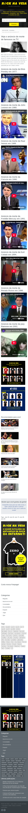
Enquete (5, 610)
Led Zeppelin (13, 639)
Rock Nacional (10, 646)
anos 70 (17, 517)
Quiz (4, 615)
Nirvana (8, 641)
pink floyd (15, 772)
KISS (3, 639)
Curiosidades (11, 30)
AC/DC (3, 626)
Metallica (3, 641)
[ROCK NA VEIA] (14, 3)
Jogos (4, 612)
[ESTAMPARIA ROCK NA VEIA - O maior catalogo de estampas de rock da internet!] (14, 549)
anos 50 (7, 517)
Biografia (5, 598)
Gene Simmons (17, 633)
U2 (11, 648)
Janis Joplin (10, 637)
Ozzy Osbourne (18, 641)
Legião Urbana (20, 639)
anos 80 (22, 517)
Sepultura (23, 646)
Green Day (24, 633)
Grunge (3, 635)
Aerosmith (8, 626)
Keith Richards (22, 637)
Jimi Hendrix (16, 637)
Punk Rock (21, 772)
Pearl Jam (24, 641)
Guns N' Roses (9, 635)
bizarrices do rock (7, 601)
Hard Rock (15, 635)
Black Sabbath (4, 631)
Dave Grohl (22, 631)
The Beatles (8, 648)
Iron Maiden (4, 637)
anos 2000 (8, 760)
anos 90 (3, 519)
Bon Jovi (10, 631)
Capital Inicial (15, 631)
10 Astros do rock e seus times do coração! (14, 797)
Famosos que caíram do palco (11, 790)
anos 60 (12, 517)
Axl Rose (12, 760)
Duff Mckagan (4, 633)
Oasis (12, 641)
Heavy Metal (21, 635)
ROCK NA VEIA (5, 30)
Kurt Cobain (7, 639)
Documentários (7, 607)
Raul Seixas (4, 646)
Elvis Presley (10, 633)
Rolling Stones (17, 646)
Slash (3, 648)
